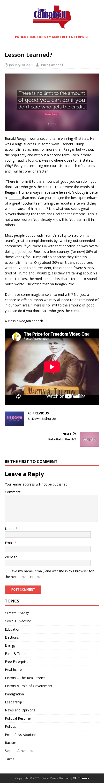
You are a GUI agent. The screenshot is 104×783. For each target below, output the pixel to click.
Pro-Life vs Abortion (20, 734)
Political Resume (18, 718)
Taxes (9, 759)
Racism (10, 742)
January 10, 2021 (21, 65)
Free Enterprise (17, 661)
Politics (10, 726)
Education (12, 629)
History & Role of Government (28, 686)
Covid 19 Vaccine (18, 621)
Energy (10, 645)
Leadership (13, 702)
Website (11, 557)
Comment (13, 492)
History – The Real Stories (25, 678)
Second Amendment (21, 750)
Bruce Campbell (51, 65)
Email (9, 542)
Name (10, 528)
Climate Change (17, 613)
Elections (12, 637)
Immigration (14, 694)
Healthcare (13, 669)
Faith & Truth (15, 653)
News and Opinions (20, 710)
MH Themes (81, 778)
